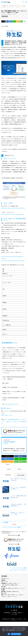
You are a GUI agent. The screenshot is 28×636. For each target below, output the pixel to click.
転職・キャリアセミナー (12, 596)
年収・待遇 (3, 586)
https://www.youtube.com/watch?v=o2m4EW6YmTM (12, 208)
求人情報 (3, 588)
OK (9, 634)
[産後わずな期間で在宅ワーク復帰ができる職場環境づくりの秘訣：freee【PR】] (20, 469)
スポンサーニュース (5, 16)
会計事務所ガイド (4, 583)
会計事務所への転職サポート (18, 612)
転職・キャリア (4, 594)
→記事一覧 (5, 443)
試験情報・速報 (15, 591)
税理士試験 (3, 591)
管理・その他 (3, 593)
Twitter (11, 610)
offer (6, 588)
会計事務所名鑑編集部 (9, 442)
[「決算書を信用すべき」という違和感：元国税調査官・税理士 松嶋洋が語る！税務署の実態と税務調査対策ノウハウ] (7, 469)
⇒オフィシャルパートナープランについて (18, 570)
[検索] (23, 2)
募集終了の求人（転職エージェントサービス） (16, 588)
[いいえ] (26, 631)
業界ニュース (16, 583)
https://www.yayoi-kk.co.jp (11, 404)
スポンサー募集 (14, 614)
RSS (16, 610)
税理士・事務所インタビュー (13, 594)
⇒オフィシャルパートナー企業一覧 (20, 567)
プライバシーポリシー (16, 634)
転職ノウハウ (4, 596)
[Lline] (14, 21)
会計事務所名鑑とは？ (8, 612)
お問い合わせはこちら (6, 415)
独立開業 (3, 589)
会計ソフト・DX (4, 581)
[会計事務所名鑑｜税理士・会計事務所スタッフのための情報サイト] (5, 2)
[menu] (26, 2)
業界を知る (11, 583)
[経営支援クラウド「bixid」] (14, 563)
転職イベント (22, 594)
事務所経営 (3, 580)
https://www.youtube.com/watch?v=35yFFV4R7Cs (12, 214)
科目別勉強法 (8, 591)
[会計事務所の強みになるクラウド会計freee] (14, 556)
